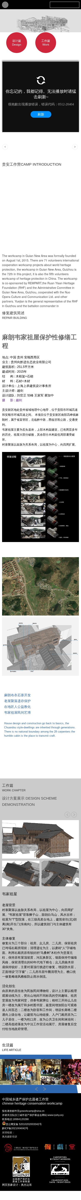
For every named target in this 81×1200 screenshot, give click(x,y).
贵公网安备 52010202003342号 (24, 1124)
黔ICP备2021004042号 (15, 1128)
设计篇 (16, 42)
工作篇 (45, 42)
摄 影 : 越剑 (12, 400)
